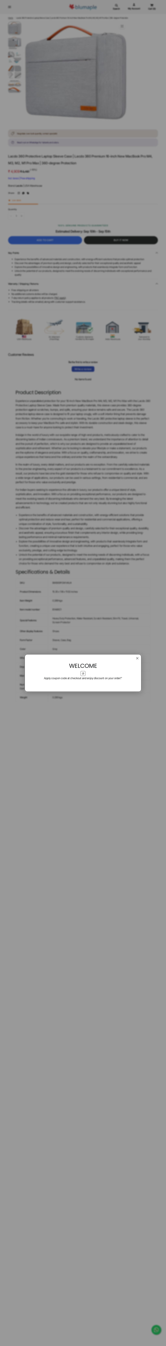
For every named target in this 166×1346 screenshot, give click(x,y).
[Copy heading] (83, 673)
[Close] (137, 658)
